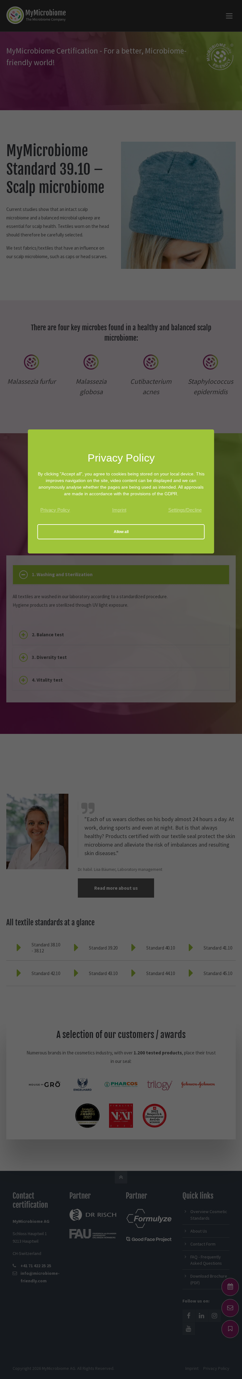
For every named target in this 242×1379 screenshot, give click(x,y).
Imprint (119, 510)
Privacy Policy (55, 510)
